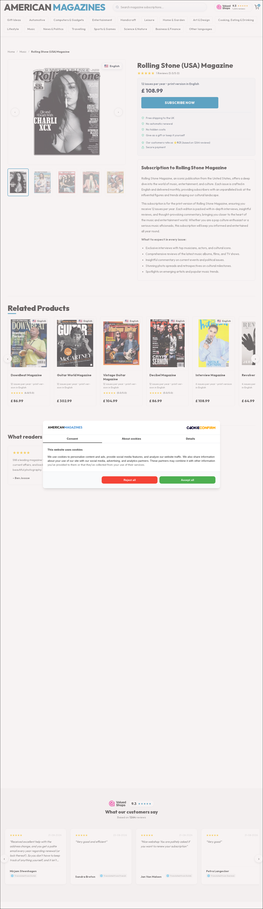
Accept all (187, 479)
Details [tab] (190, 438)
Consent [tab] (72, 438)
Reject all (130, 479)
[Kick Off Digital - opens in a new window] (201, 427)
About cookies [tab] (131, 438)
